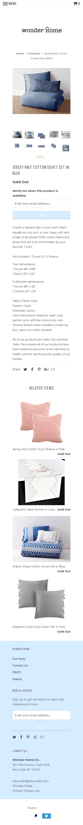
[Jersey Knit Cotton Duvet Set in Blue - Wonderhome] (41, 91)
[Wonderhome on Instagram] (35, 737)
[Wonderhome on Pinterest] (28, 737)
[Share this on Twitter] (25, 369)
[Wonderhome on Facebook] (21, 737)
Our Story (19, 659)
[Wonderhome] (41, 27)
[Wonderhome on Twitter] (15, 737)
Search (17, 679)
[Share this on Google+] (45, 369)
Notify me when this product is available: (35, 193)
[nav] (9, 4)
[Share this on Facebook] (32, 369)
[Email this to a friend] (52, 369)
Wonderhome (46, 807)
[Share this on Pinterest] (39, 369)
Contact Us (20, 665)
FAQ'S (17, 672)
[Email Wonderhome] (42, 737)
